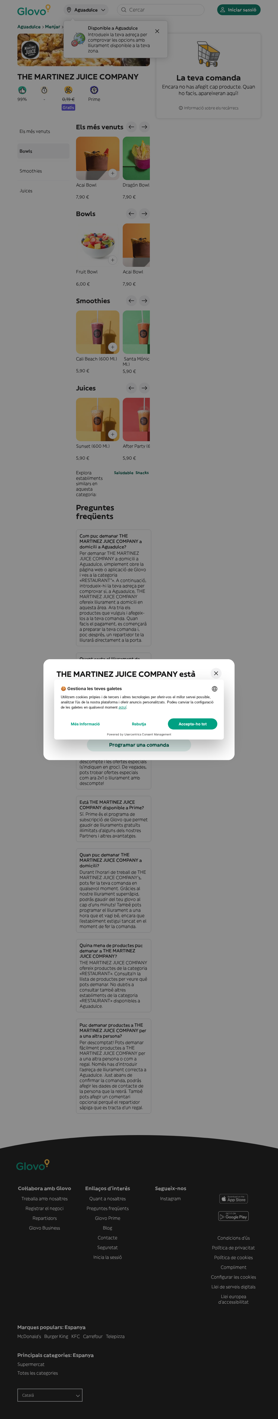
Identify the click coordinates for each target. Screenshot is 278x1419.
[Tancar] (216, 673)
